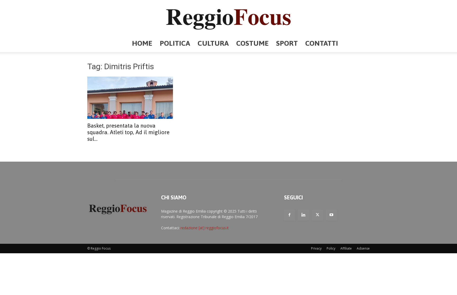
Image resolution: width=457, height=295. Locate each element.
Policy (331, 248)
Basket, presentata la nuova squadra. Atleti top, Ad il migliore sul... (128, 132)
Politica (175, 43)
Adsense (363, 248)
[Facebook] (289, 215)
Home (142, 43)
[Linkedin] (303, 215)
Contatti (321, 43)
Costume (252, 43)
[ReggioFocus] (228, 17)
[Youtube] (331, 215)
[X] (317, 215)
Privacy (316, 248)
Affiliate (346, 248)
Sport (287, 43)
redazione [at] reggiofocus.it (205, 227)
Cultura (213, 43)
